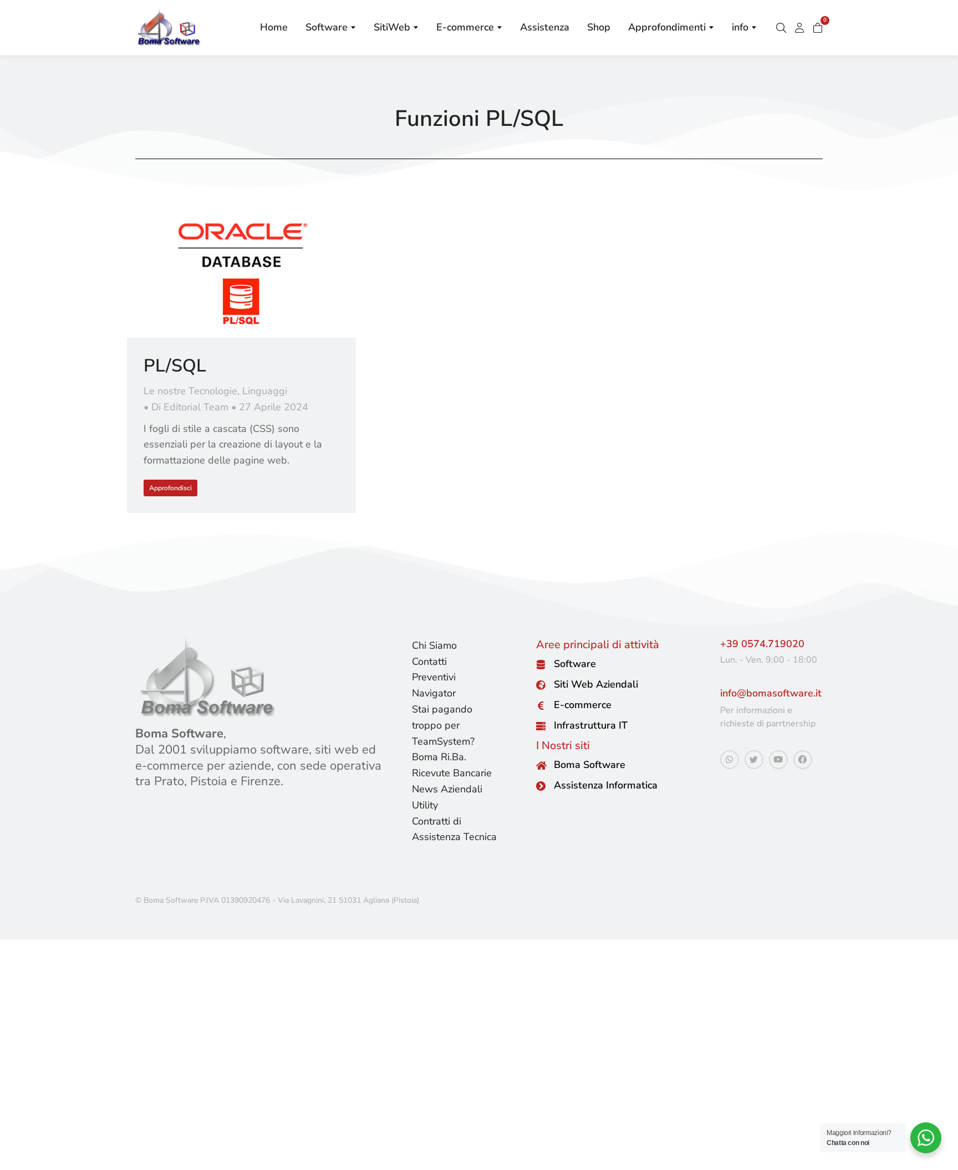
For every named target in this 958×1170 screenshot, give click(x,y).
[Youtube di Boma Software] (778, 759)
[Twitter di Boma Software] (754, 759)
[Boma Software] (541, 765)
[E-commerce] (541, 705)
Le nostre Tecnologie (190, 391)
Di (189, 407)
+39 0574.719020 (762, 643)
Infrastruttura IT (591, 725)
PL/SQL (175, 366)
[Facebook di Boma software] (802, 759)
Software (575, 663)
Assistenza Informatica (606, 785)
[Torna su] (941, 1153)
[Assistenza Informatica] (541, 786)
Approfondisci (170, 488)
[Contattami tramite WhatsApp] (729, 759)
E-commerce (583, 704)
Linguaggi (264, 391)
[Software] (541, 664)
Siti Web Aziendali (596, 684)
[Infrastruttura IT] (541, 726)
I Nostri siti (563, 745)
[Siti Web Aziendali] (541, 685)
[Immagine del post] (241, 273)
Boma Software (589, 764)
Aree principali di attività (597, 644)
